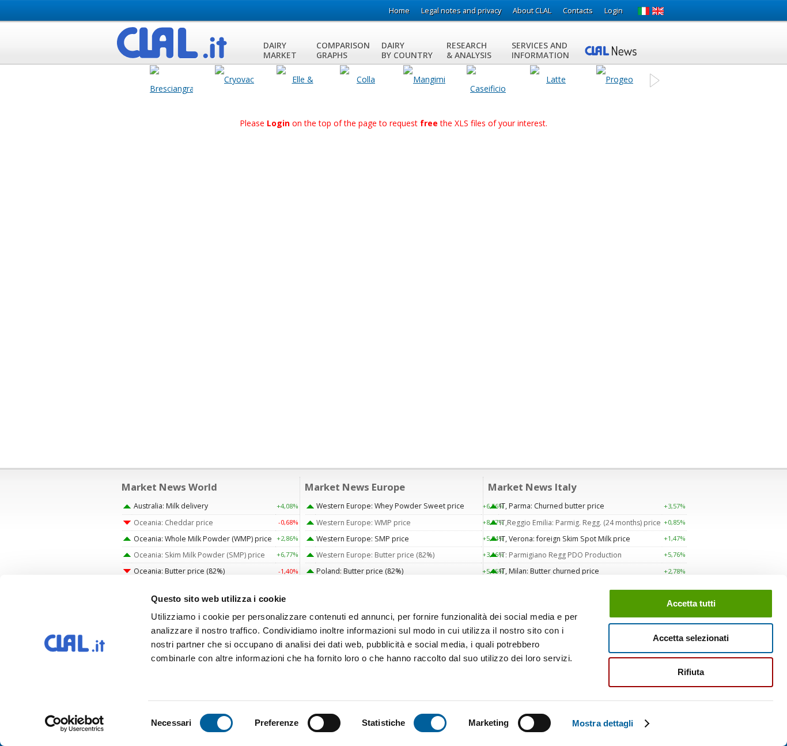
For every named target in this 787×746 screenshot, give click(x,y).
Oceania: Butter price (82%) (179, 571)
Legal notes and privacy (461, 11)
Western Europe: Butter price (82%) (375, 555)
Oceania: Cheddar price (173, 523)
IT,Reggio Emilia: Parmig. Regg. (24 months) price (580, 523)
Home (399, 11)
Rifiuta (691, 672)
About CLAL (532, 11)
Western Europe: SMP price (362, 539)
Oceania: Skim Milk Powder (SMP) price (199, 555)
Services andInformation (540, 50)
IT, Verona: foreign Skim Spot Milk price (565, 539)
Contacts (578, 11)
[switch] (324, 723)
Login (613, 11)
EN (658, 11)
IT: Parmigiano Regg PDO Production (561, 555)
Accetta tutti (691, 603)
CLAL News (612, 50)
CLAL (172, 42)
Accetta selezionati (691, 638)
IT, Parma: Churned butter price (552, 506)
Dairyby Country (407, 50)
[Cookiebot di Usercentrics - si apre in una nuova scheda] (74, 723)
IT (643, 11)
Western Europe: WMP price (363, 523)
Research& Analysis (469, 50)
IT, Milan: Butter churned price (549, 571)
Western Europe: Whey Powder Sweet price (390, 506)
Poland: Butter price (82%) (359, 571)
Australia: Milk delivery (171, 506)
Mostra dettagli (603, 723)
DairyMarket (280, 50)
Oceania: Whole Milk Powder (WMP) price (203, 539)
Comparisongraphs (343, 50)
